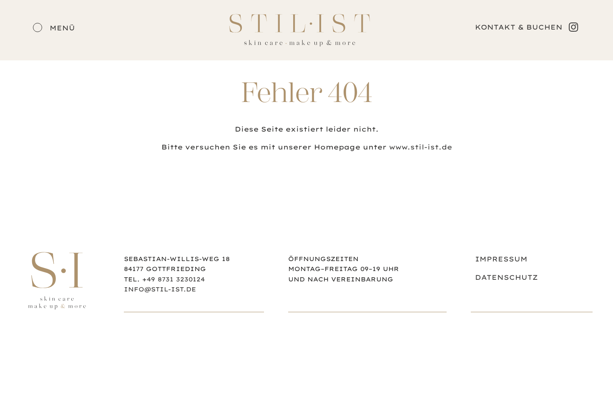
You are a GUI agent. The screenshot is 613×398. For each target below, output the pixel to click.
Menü (61, 28)
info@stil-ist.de (160, 289)
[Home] (56, 308)
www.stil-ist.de (420, 147)
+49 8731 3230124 (173, 279)
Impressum (501, 259)
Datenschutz (506, 277)
